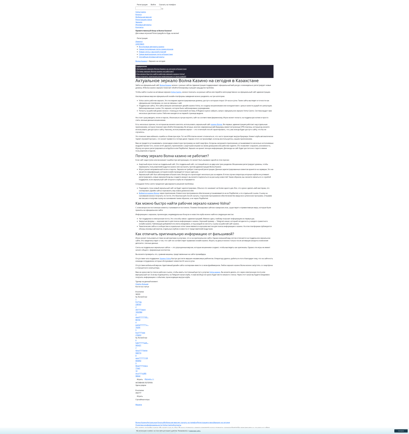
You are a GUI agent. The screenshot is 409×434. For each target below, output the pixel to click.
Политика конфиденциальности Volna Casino (154, 425)
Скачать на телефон (167, 4)
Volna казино (214, 272)
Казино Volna (165, 258)
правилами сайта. (195, 431)
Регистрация (142, 4)
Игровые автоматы (143, 25)
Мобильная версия (143, 17)
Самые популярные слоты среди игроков (156, 49)
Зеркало (138, 22)
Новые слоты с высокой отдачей (152, 52)
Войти (153, 4)
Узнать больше (141, 284)
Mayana (138, 404)
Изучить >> (149, 379)
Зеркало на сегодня (222, 422)
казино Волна (216, 124)
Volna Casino (140, 12)
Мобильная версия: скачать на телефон (180, 422)
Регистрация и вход (143, 19)
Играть (140, 379)
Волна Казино (165, 85)
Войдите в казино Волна (149, 193)
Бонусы (138, 14)
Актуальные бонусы (155, 422)
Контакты (139, 27)
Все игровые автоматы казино (151, 46)
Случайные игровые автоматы (151, 57)
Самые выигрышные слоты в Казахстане (156, 54)
